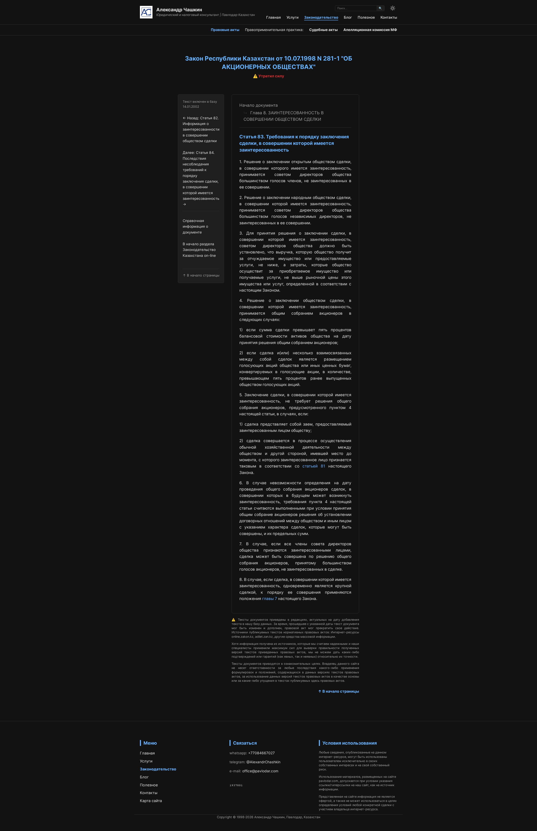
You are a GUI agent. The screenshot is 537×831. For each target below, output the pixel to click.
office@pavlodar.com (260, 771)
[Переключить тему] (392, 8)
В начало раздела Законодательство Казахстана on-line (199, 250)
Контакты (389, 17)
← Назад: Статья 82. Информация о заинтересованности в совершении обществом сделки (201, 129)
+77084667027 (261, 753)
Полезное (366, 17)
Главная (273, 17)
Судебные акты (323, 29)
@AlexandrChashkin (263, 762)
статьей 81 (313, 466)
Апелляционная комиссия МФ (370, 29)
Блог (348, 17)
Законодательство (321, 17)
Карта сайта (151, 801)
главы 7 (269, 598)
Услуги (292, 17)
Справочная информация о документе (195, 226)
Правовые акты (225, 29)
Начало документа (258, 105)
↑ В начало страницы (338, 691)
